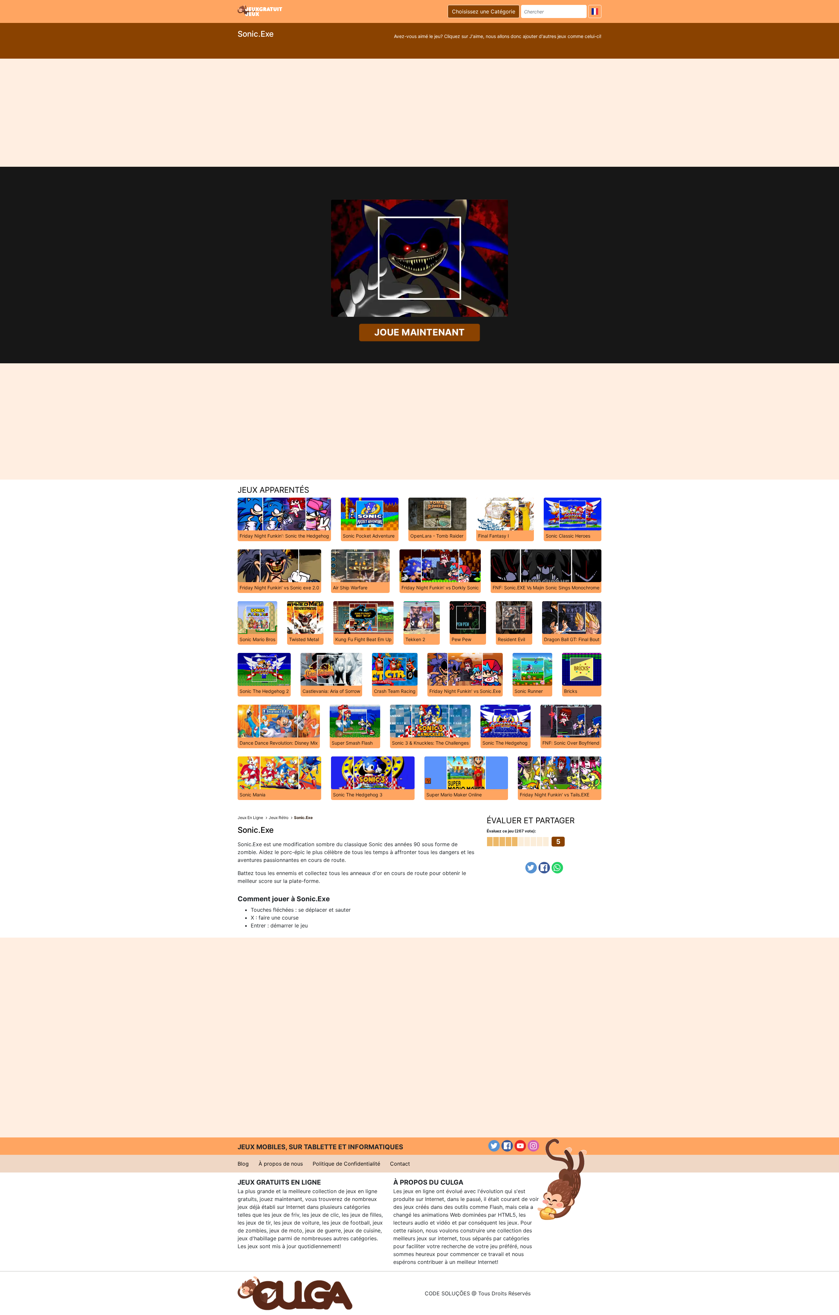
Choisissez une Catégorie (483, 11)
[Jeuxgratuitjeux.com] (260, 10)
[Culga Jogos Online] (295, 1292)
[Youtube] (520, 1146)
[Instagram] (533, 1146)
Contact (400, 1163)
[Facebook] (544, 867)
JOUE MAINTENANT (419, 332)
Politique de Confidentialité (346, 1163)
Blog (243, 1163)
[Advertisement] (419, 113)
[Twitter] (531, 867)
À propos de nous (281, 1163)
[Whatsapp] (557, 867)
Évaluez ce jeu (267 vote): (511, 831)
